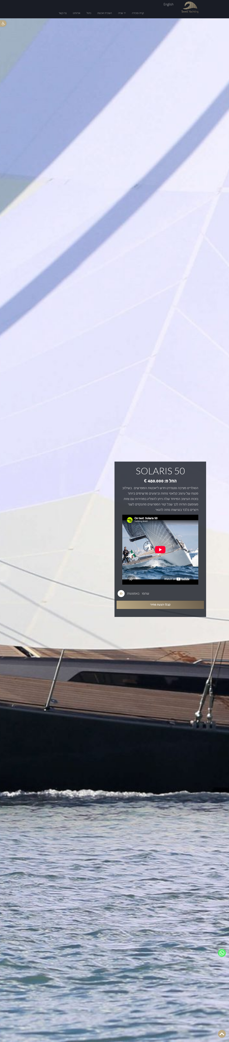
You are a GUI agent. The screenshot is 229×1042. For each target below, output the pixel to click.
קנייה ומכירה (138, 13)
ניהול (88, 13)
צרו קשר (63, 13)
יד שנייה (122, 13)
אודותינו (76, 13)
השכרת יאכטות (104, 13)
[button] (3, 23)
